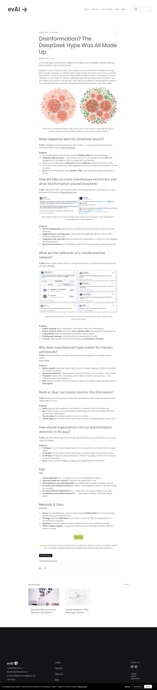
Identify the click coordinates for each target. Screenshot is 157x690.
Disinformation (45, 556)
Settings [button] (127, 687)
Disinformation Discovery (48, 561)
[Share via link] (45, 568)
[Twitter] (136, 666)
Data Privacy (135, 678)
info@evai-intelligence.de (24, 675)
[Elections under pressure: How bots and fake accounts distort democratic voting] (43, 597)
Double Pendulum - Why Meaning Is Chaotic (77, 611)
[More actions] (116, 32)
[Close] (154, 686)
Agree (148, 687)
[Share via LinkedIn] (40, 568)
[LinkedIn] (132, 666)
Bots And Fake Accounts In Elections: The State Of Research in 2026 (43, 611)
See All (126, 584)
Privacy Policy (82, 687)
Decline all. (137, 687)
